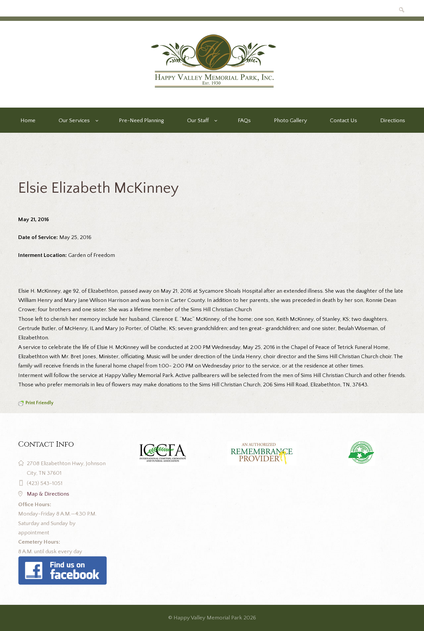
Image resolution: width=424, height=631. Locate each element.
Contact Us (343, 120)
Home (28, 120)
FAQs (244, 120)
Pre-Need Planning (141, 120)
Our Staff (198, 120)
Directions (392, 120)
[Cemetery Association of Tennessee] (361, 453)
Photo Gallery (290, 120)
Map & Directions (48, 494)
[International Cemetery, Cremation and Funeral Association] (62, 561)
